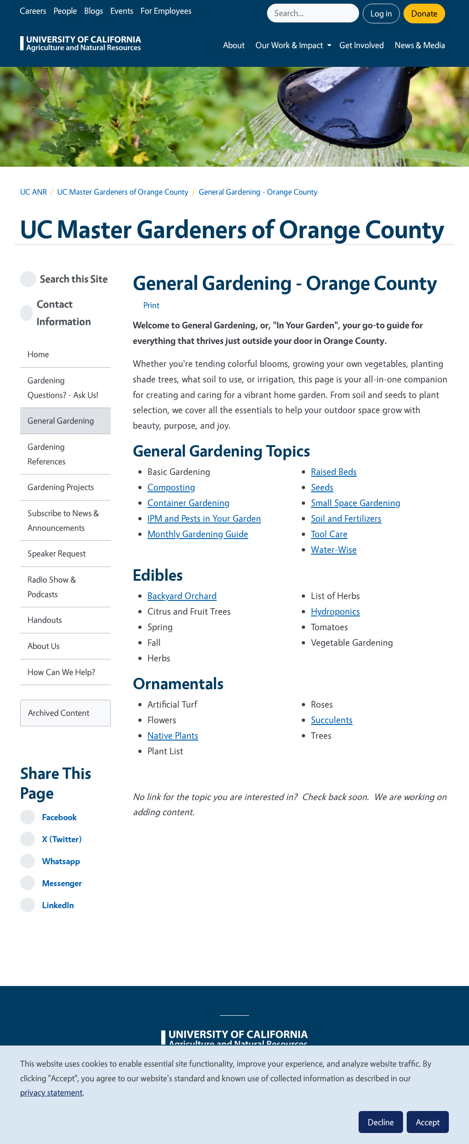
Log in (381, 13)
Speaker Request (56, 553)
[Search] (353, 13)
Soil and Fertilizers (346, 518)
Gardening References (46, 454)
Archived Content (58, 712)
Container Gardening (188, 502)
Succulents (332, 719)
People (65, 10)
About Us (43, 645)
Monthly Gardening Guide (197, 533)
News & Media (420, 44)
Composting (171, 487)
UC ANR (33, 191)
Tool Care (329, 533)
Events (121, 10)
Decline (381, 1122)
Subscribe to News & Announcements (63, 520)
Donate (424, 13)
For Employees (166, 10)
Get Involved (361, 44)
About (234, 44)
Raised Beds (334, 471)
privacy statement (51, 1092)
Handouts (44, 619)
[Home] (80, 45)
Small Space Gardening (355, 502)
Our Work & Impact (289, 44)
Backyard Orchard (182, 595)
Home (38, 354)
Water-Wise (334, 549)
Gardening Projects (60, 486)
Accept (428, 1122)
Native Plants (172, 735)
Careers (33, 10)
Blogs (93, 10)
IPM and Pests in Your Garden (204, 518)
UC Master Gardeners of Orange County (122, 191)
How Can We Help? (61, 671)
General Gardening (60, 420)
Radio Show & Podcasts (51, 586)
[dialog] (234, 1094)
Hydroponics (335, 611)
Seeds (322, 487)
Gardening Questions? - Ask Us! (62, 387)
